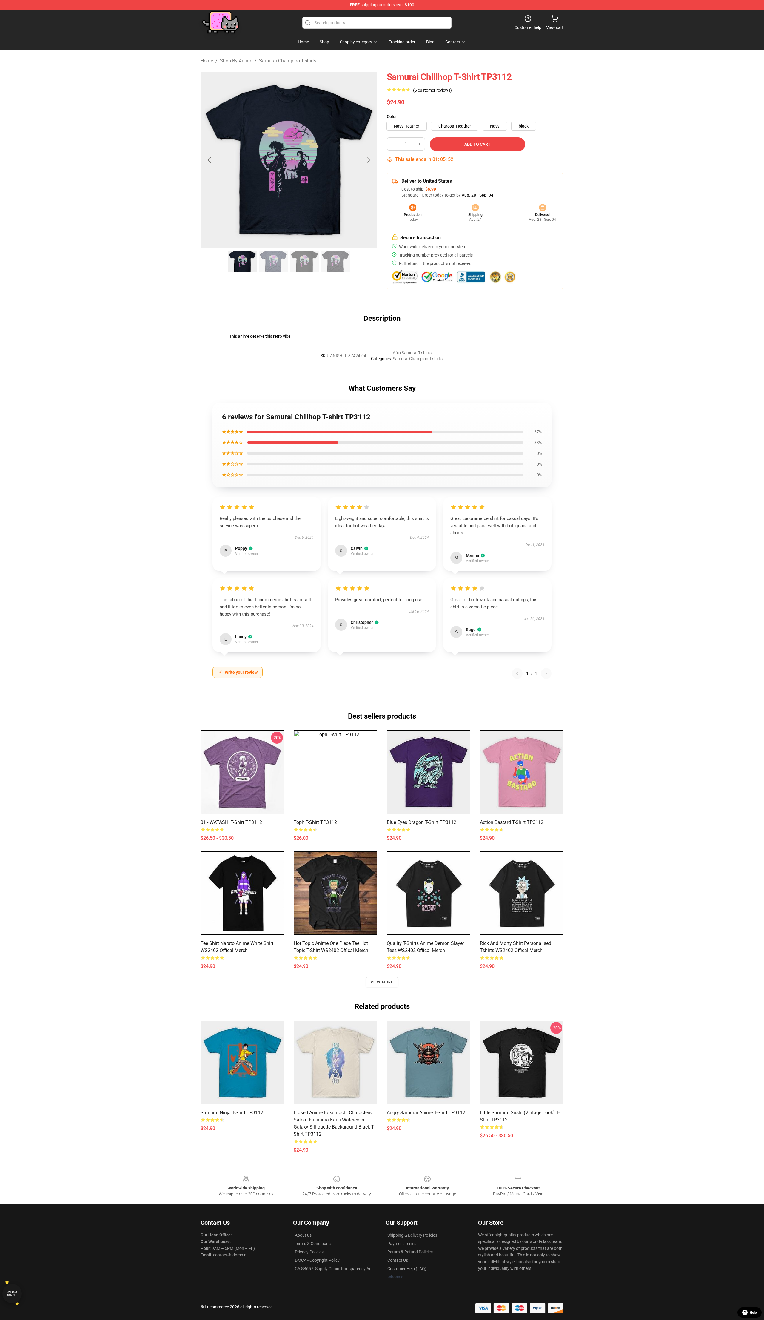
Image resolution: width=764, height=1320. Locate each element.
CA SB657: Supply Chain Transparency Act (334, 1268)
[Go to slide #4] (335, 261)
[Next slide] (368, 160)
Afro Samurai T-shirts (412, 352)
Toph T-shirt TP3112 (315, 822)
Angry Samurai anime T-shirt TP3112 (426, 1112)
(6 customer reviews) (432, 90)
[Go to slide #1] (242, 261)
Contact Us (397, 1260)
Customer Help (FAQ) (406, 1268)
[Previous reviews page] (517, 673)
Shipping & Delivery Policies (412, 1235)
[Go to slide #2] (273, 261)
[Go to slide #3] (304, 261)
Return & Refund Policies (410, 1252)
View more (382, 982)
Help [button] (753, 1312)
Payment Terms (401, 1243)
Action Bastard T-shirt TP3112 (511, 822)
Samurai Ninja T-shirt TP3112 (232, 1112)
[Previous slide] (210, 160)
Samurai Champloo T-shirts (287, 61)
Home (207, 61)
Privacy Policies (309, 1252)
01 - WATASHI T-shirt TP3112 (231, 822)
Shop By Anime (236, 61)
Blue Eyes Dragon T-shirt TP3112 (421, 822)
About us (303, 1235)
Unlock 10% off (12, 1293)
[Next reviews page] (546, 673)
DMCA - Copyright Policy (317, 1260)
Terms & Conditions (313, 1243)
